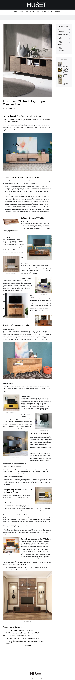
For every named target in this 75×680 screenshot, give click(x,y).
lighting (20, 532)
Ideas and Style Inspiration (63, 34)
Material (60, 48)
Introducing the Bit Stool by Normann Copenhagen (65, 64)
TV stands (21, 241)
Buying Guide (61, 31)
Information (60, 44)
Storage (60, 42)
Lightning (50, 11)
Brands (15, 11)
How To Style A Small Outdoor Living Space (65, 76)
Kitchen (60, 38)
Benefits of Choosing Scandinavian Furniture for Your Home (65, 82)
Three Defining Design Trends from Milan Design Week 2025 (66, 70)
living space (16, 183)
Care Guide (60, 32)
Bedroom (32, 11)
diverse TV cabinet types (39, 551)
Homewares (57, 11)
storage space (43, 460)
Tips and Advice (61, 50)
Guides (59, 29)
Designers (60, 45)
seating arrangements (35, 519)
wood (29, 331)
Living (26, 11)
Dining (21, 11)
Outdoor (44, 11)
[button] (27, 630)
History (59, 47)
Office (38, 11)
